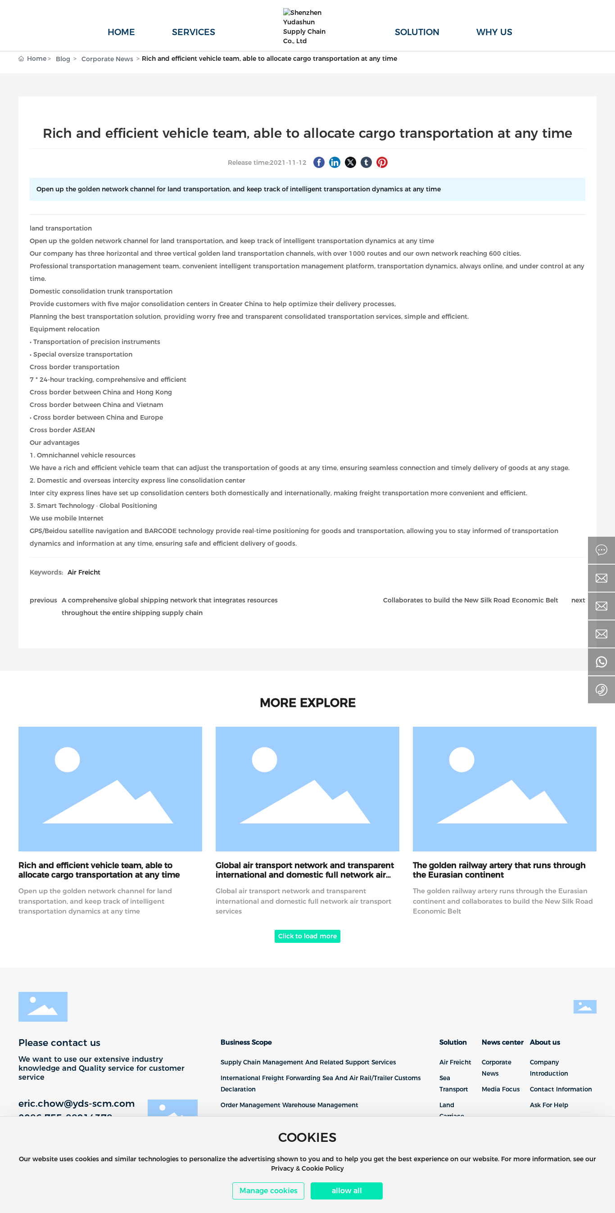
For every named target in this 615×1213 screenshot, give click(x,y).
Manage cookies (269, 1190)
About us (545, 1042)
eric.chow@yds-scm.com (76, 1103)
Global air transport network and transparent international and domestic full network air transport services (305, 874)
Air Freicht (84, 572)
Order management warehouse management (289, 1105)
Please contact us (59, 1042)
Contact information (561, 1089)
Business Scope (246, 1042)
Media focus (501, 1089)
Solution (453, 1042)
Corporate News (107, 59)
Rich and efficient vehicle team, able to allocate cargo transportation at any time (99, 869)
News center (503, 1042)
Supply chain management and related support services (308, 1062)
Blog (63, 59)
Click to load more (307, 936)
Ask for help (549, 1105)
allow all (347, 1190)
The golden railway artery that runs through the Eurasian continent (499, 869)
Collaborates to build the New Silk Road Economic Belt (470, 600)
